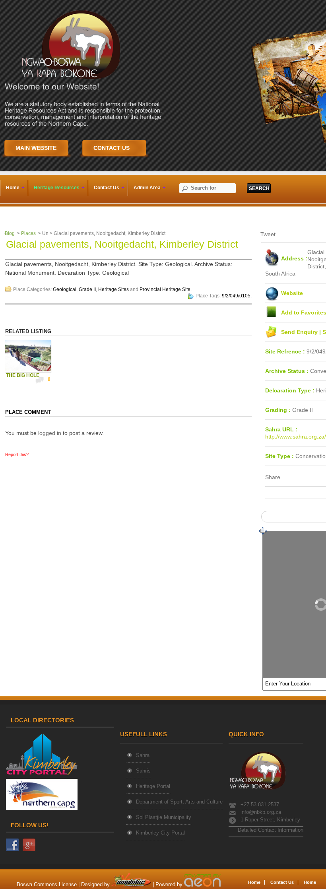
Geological (64, 289)
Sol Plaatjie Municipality (163, 817)
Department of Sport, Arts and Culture (179, 802)
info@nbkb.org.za (261, 812)
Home (254, 882)
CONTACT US (111, 148)
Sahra (142, 755)
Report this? (17, 454)
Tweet (268, 234)
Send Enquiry (300, 332)
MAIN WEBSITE (36, 148)
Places (28, 233)
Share (272, 477)
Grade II (87, 289)
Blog (10, 233)
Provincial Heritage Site (165, 289)
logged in (49, 433)
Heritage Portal (153, 786)
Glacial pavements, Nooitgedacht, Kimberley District (122, 244)
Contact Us (282, 882)
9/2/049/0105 (236, 296)
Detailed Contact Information (269, 830)
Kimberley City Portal (160, 833)
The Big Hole (22, 375)
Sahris (143, 771)
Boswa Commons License (47, 885)
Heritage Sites (113, 289)
